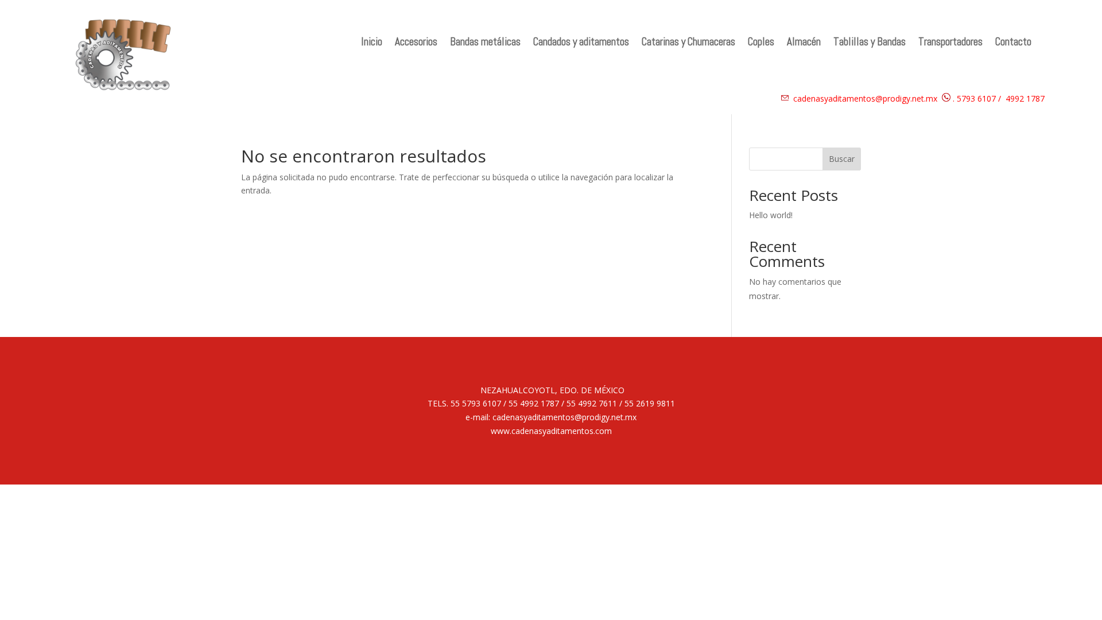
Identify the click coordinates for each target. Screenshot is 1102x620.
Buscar (842, 158)
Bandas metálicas (485, 43)
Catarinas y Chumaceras (688, 43)
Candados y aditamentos (581, 43)
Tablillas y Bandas (869, 43)
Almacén (804, 43)
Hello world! (771, 215)
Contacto (1013, 43)
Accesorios (416, 43)
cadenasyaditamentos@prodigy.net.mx (865, 98)
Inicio (371, 43)
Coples (761, 43)
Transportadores (950, 43)
